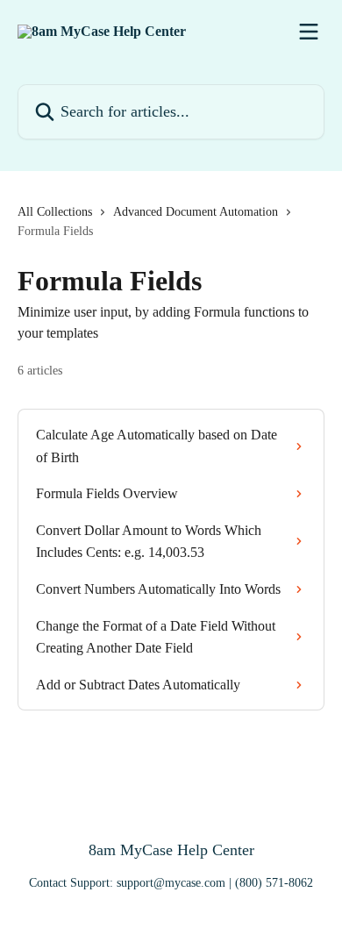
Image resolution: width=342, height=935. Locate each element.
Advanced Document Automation (195, 211)
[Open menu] (308, 31)
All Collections (55, 211)
